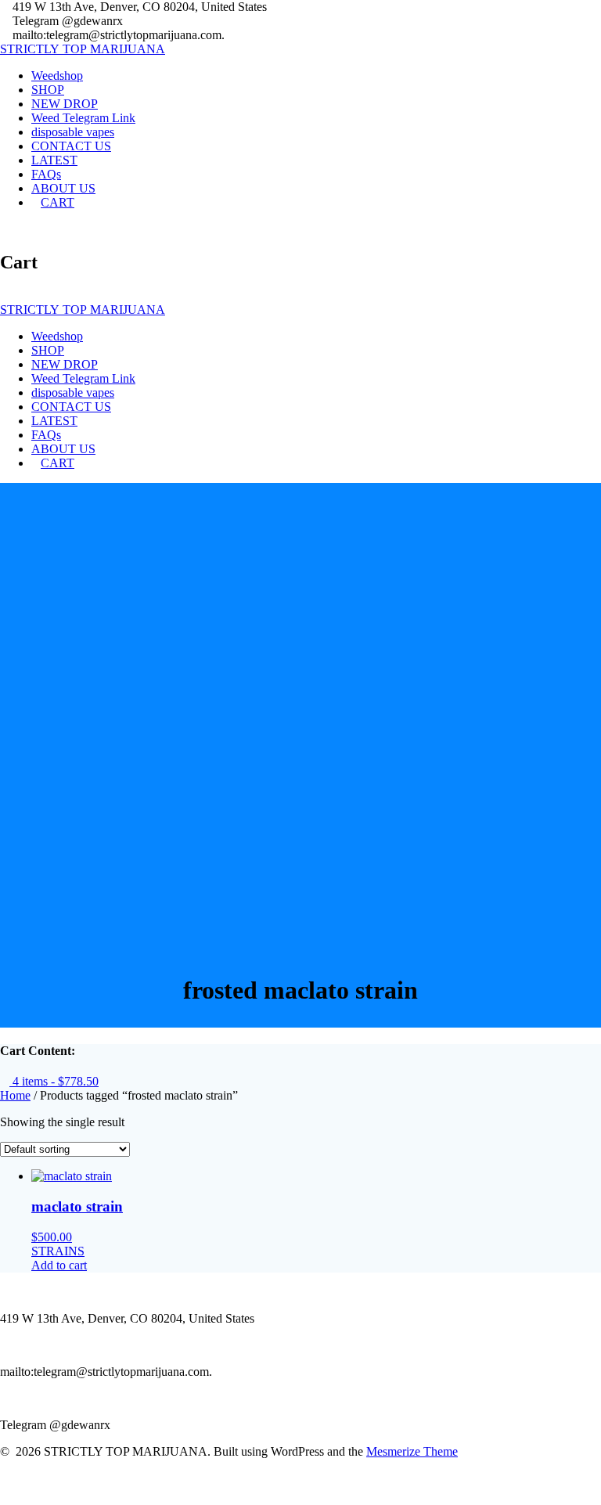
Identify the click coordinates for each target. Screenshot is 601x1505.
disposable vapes (72, 132)
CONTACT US (71, 146)
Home (15, 1095)
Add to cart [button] (59, 1265)
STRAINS (58, 1251)
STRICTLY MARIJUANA (82, 49)
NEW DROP (64, 103)
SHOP (47, 89)
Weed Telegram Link (83, 117)
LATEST (54, 160)
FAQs (46, 174)
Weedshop (57, 75)
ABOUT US (63, 188)
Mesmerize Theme (412, 1451)
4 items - (54, 1081)
